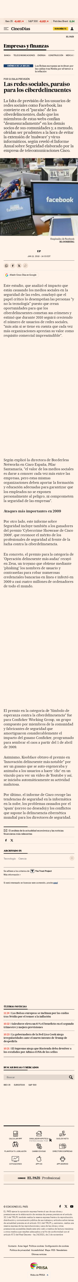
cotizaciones (15, 1164)
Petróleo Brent (60, 21)
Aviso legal (23, 1246)
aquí (55, 882)
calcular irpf (15, 1139)
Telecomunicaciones (24, 55)
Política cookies (36, 1246)
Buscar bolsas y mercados (21, 1067)
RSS (53, 1250)
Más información (11, 874)
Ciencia (22, 858)
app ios (39, 1164)
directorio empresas (62, 1151)
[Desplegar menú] (6, 28)
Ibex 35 (9, 21)
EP (39, 251)
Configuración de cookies (57, 1246)
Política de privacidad (20, 1250)
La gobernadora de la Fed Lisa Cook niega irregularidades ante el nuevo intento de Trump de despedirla (35, 1038)
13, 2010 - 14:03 (39, 256)
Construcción (55, 55)
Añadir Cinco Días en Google (23, 275)
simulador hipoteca (38, 1139)
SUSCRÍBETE (61, 28)
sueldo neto (62, 1139)
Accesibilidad (37, 1250)
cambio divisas (39, 1151)
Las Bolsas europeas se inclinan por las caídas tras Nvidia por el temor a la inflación (54, 68)
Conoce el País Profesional (39, 1178)
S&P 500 (33, 21)
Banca (7, 55)
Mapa (47, 1250)
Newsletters (61, 1250)
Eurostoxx (19, 1085)
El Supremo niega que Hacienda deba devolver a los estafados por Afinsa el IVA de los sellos (37, 1050)
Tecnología (10, 858)
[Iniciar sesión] (71, 28)
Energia (42, 55)
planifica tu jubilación (15, 1151)
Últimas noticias (15, 1006)
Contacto (12, 1246)
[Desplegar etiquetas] (71, 858)
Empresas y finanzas (26, 46)
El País (69, 36)
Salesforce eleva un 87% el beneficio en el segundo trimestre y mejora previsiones (39, 1025)
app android (62, 1164)
